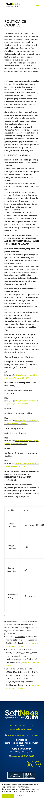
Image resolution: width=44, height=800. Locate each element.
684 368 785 (15, 726)
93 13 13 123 (28, 726)
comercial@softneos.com (21, 729)
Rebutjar (20, 796)
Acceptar (8, 796)
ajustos (31, 791)
